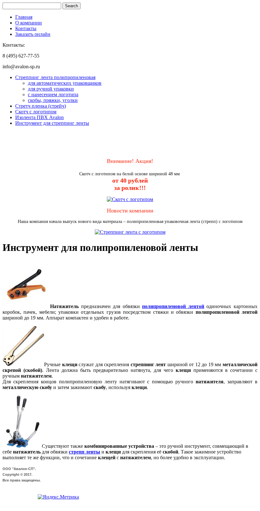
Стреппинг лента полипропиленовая (55, 77)
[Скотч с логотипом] (130, 199)
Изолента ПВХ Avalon (39, 117)
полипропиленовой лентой (173, 306)
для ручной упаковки (51, 88)
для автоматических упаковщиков (64, 83)
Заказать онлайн (32, 34)
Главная (23, 17)
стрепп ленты (84, 451)
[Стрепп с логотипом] (130, 232)
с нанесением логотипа (53, 94)
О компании (28, 22)
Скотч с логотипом (35, 111)
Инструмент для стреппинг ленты (52, 123)
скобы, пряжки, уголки (53, 100)
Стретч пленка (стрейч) (40, 106)
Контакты (25, 28)
